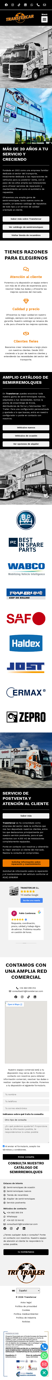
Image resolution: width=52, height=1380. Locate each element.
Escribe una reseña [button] (31, 900)
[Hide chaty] (44, 1373)
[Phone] (44, 1347)
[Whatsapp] (44, 1355)
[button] (44, 19)
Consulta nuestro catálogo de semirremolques (26, 1167)
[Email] (44, 1364)
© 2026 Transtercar (26, 1297)
